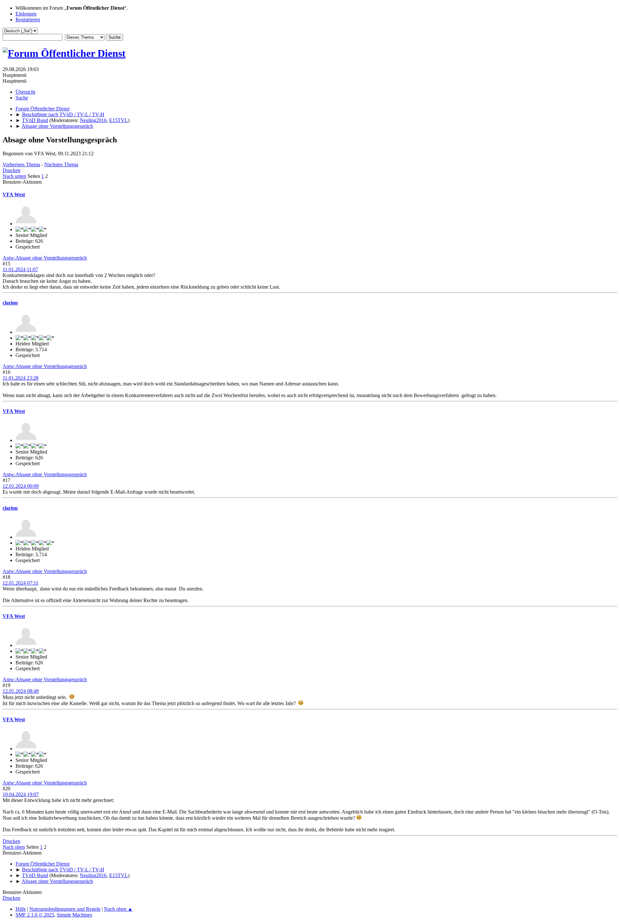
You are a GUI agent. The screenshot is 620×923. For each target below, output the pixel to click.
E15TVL (118, 120)
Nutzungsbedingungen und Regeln (64, 909)
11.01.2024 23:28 (20, 378)
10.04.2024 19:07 (21, 794)
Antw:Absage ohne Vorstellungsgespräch (45, 258)
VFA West (14, 194)
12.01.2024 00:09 (21, 486)
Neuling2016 (93, 120)
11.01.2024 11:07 (20, 269)
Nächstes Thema (61, 164)
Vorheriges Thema (21, 164)
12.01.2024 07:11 (20, 583)
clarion (10, 302)
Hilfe (21, 909)
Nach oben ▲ (118, 909)
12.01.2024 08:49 (21, 691)
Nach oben (14, 847)
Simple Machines (74, 915)
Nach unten (14, 176)
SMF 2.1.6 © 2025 (35, 915)
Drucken (11, 170)
